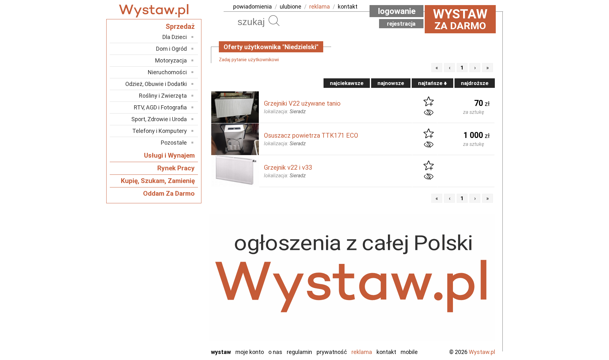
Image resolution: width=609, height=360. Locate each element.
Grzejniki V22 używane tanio (302, 103)
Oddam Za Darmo (169, 193)
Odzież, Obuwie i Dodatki (156, 84)
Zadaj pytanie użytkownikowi (249, 59)
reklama (319, 6)
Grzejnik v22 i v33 (288, 167)
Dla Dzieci (174, 37)
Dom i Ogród (171, 48)
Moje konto (249, 352)
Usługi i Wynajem (169, 155)
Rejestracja (401, 23)
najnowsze (390, 83)
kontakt (347, 6)
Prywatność (332, 352)
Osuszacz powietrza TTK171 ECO (311, 135)
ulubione (290, 6)
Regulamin (299, 352)
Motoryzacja (171, 60)
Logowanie (397, 11)
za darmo (460, 19)
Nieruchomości (167, 72)
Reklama (361, 352)
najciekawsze (346, 83)
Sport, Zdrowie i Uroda (159, 119)
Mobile (409, 352)
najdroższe (474, 83)
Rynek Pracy (176, 168)
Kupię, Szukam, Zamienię (158, 181)
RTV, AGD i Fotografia (160, 107)
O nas (275, 352)
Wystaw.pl (482, 352)
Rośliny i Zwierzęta (163, 95)
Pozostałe (174, 142)
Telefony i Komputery (159, 131)
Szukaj (274, 21)
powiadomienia (252, 6)
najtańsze (431, 83)
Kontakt (386, 352)
